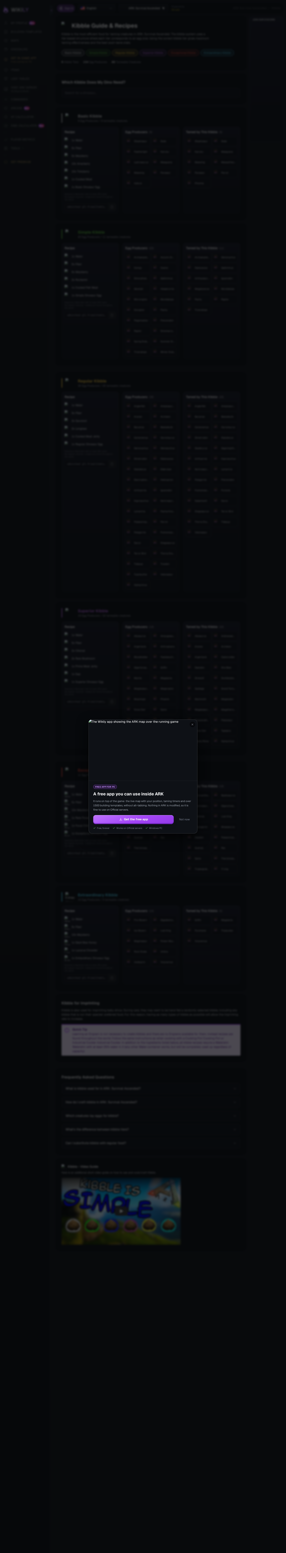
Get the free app (136, 819)
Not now (184, 819)
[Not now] (192, 724)
